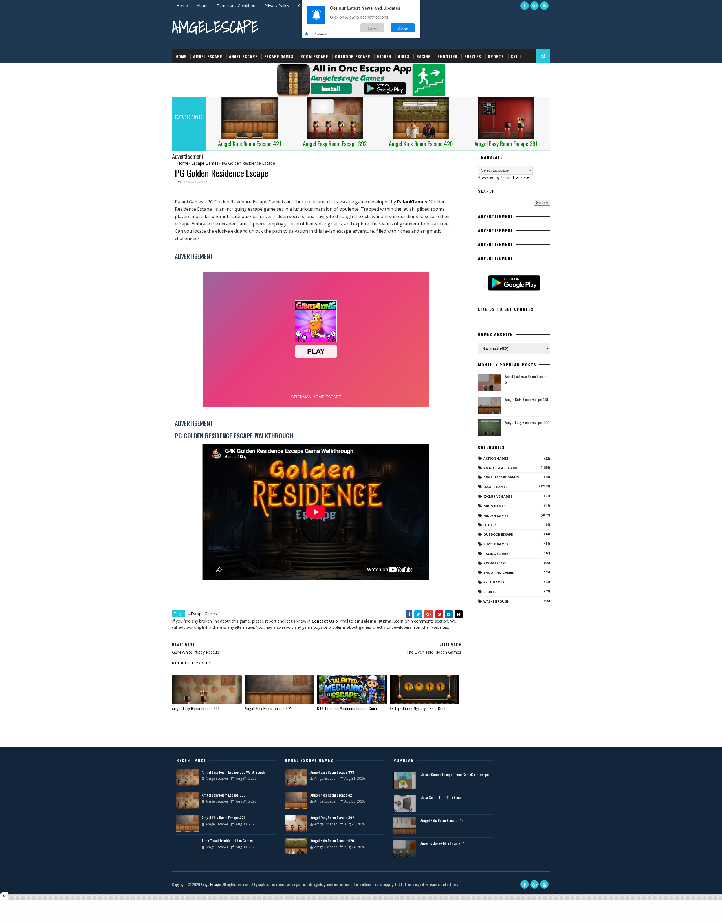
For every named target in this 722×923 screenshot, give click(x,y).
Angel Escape (243, 56)
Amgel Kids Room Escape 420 (332, 840)
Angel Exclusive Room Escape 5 (526, 379)
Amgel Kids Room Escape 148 (441, 820)
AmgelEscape (215, 26)
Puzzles (472, 56)
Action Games (496, 458)
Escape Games (279, 56)
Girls (404, 56)
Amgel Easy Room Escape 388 (527, 422)
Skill (516, 56)
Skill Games (493, 582)
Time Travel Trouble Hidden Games (227, 840)
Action (182, 70)
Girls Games (494, 506)
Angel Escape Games (501, 477)
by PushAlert (318, 34)
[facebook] (524, 5)
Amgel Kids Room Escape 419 (526, 399)
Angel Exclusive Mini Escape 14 (442, 843)
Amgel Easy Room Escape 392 (332, 818)
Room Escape (314, 56)
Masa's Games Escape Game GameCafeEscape (454, 774)
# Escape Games (202, 613)
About (202, 5)
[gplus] (534, 5)
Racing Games (496, 553)
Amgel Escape (207, 56)
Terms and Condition (236, 5)
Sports (496, 56)
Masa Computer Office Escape (442, 797)
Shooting (447, 56)
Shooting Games (498, 572)
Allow (403, 28)
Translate (520, 177)
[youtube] (544, 5)
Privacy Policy (276, 5)
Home (182, 5)
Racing (423, 56)
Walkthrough (496, 601)
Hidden (384, 56)
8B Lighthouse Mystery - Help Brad (418, 708)
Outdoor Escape (352, 56)
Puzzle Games (495, 544)
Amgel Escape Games (501, 468)
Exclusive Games (497, 496)
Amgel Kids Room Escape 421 (268, 708)
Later (372, 28)
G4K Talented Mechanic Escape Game (347, 708)
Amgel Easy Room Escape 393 (196, 708)
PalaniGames (412, 202)
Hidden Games (495, 515)
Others (490, 525)
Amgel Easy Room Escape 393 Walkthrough (233, 772)
